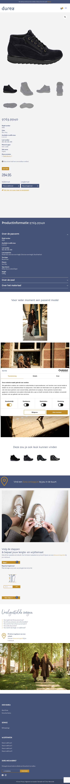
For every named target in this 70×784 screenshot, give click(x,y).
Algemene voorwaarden (31, 781)
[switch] (26, 404)
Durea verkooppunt (31, 481)
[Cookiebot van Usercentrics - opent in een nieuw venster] (60, 370)
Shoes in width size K (7, 748)
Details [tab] (35, 376)
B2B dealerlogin (6, 728)
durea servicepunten (59, 555)
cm (16, 586)
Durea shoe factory (6, 713)
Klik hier (49, 1)
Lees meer (5, 168)
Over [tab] (57, 376)
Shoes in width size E (7, 743)
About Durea (5, 710)
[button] (65, 17)
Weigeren (35, 412)
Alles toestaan (57, 412)
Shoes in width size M (7, 751)
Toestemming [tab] (12, 376)
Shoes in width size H (7, 745)
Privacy (23, 781)
